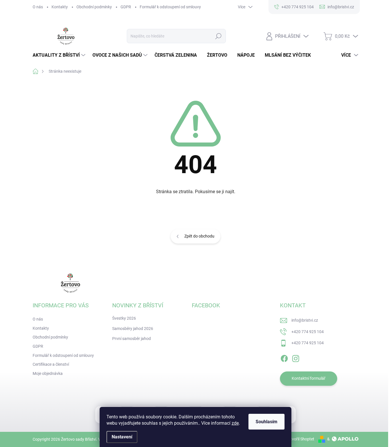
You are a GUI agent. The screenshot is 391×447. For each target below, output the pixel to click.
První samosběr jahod (131, 338)
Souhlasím (266, 421)
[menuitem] (60, 55)
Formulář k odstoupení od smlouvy (170, 7)
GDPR (126, 7)
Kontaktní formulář (308, 378)
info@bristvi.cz (304, 320)
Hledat (218, 36)
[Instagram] (295, 357)
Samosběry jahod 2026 (132, 328)
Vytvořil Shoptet (300, 439)
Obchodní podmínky (94, 7)
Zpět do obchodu (199, 236)
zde (235, 423)
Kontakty (60, 7)
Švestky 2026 (124, 318)
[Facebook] (284, 357)
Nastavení (122, 437)
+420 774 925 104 (307, 331)
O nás (38, 7)
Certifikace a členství (51, 364)
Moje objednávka (48, 373)
